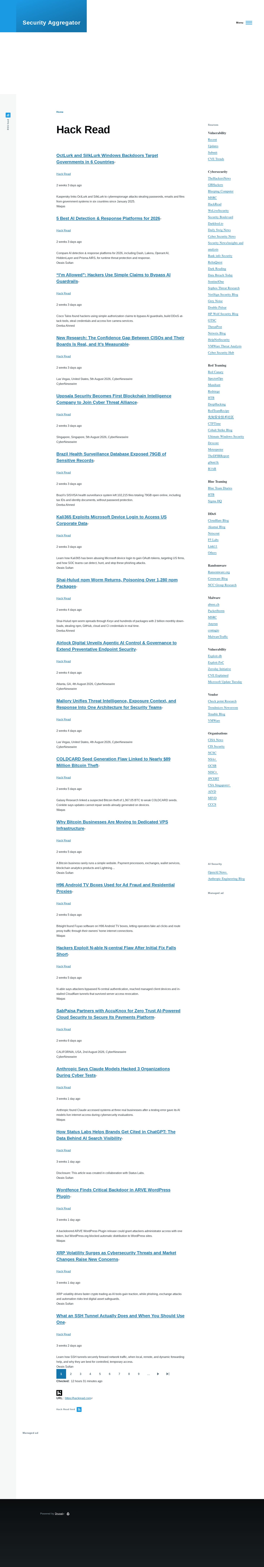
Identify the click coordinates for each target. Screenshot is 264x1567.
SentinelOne (216, 281)
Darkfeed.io (215, 223)
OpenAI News (218, 872)
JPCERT (213, 778)
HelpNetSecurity (219, 339)
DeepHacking (217, 404)
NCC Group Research (222, 585)
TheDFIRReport (218, 455)
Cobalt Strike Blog (220, 430)
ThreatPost (215, 326)
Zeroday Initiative (219, 668)
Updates (213, 146)
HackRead (214, 204)
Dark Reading (217, 268)
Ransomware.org (219, 572)
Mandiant (214, 384)
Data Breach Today (220, 275)
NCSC (212, 752)
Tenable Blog (216, 714)
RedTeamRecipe (218, 410)
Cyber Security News (222, 236)
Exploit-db (215, 656)
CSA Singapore (218, 785)
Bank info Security (220, 255)
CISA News (215, 740)
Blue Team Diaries (220, 488)
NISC (211, 772)
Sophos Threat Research (224, 288)
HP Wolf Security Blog (223, 313)
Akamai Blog (216, 526)
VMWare (214, 720)
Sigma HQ (215, 501)
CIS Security (216, 746)
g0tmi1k (213, 462)
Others (212, 552)
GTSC (212, 320)
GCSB (212, 765)
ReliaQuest (215, 262)
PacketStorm (216, 610)
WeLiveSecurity (218, 210)
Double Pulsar (217, 307)
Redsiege (214, 391)
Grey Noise (215, 301)
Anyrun (213, 623)
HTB (211, 397)
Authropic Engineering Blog (226, 878)
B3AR (212, 468)
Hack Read (63, 174)
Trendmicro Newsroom (223, 707)
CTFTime (214, 423)
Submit (212, 152)
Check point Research (222, 701)
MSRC (212, 197)
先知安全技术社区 (221, 417)
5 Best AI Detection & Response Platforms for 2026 (108, 218)
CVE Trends (216, 159)
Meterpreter (215, 449)
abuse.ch (213, 604)
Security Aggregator (51, 22)
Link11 (212, 546)
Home (59, 111)
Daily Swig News (219, 230)
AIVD (212, 791)
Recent (212, 139)
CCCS (212, 804)
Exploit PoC (216, 662)
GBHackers (215, 184)
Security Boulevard (220, 217)
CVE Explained (218, 675)
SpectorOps (215, 378)
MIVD (212, 798)
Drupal (59, 1513)
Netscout (213, 533)
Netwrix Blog (217, 333)
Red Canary (215, 372)
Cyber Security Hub (221, 352)
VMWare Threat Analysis (225, 346)
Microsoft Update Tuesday (225, 681)
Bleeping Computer (220, 191)
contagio (213, 630)
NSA (211, 759)
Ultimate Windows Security (226, 436)
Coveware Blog (218, 578)
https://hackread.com (78, 1398)
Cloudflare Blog (218, 520)
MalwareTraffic (218, 636)
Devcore (213, 443)
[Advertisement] (132, 63)
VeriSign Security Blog (223, 294)
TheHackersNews (219, 178)
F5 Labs (213, 539)
